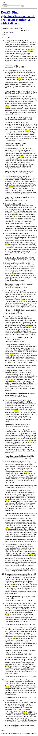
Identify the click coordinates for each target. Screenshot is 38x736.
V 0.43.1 (3, 730)
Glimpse (5, 32)
